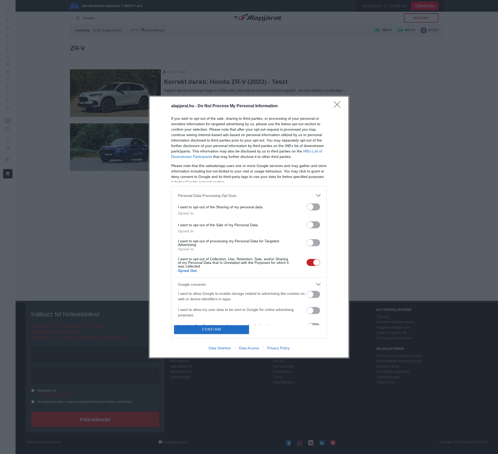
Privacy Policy (278, 348)
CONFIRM (211, 329)
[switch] (313, 206)
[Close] (339, 106)
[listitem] (249, 195)
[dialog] (249, 227)
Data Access (249, 348)
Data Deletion (220, 348)
